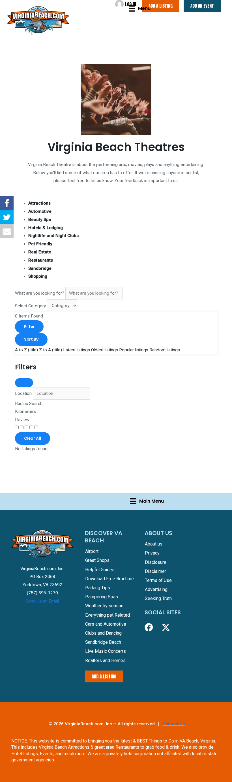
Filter (29, 326)
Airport (91, 551)
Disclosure (155, 562)
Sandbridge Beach (103, 642)
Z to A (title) (50, 349)
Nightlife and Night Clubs (53, 235)
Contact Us (174, 723)
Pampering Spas (101, 596)
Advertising (156, 589)
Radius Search (28, 403)
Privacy (152, 553)
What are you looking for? (39, 293)
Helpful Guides (100, 569)
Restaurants (40, 260)
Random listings (164, 349)
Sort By (31, 339)
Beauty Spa (39, 219)
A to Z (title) (26, 349)
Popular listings (133, 349)
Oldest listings (104, 349)
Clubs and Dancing (103, 633)
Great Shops (97, 560)
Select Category (30, 305)
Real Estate (39, 252)
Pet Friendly (40, 243)
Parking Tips (97, 587)
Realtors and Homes (105, 660)
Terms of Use (158, 580)
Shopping (37, 276)
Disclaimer (155, 571)
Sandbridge (39, 268)
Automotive (39, 211)
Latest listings (76, 349)
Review (22, 419)
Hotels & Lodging (45, 227)
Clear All (32, 438)
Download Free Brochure (109, 578)
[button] (148, 627)
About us (153, 544)
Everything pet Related (107, 615)
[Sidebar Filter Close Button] (24, 382)
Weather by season (104, 605)
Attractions (39, 203)
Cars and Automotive (105, 624)
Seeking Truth (158, 598)
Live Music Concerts (105, 651)
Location (23, 393)
